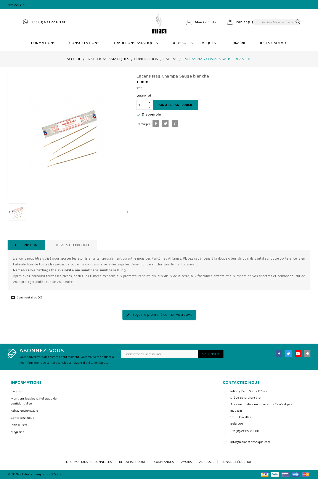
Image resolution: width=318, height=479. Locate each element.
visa (264, 474)
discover (275, 474)
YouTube (298, 353)
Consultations (84, 43)
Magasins (17, 432)
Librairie (238, 43)
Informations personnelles (89, 461)
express (285, 474)
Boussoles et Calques (194, 43)
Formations (43, 43)
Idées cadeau (273, 43)
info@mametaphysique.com (250, 442)
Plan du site (19, 425)
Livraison (17, 391)
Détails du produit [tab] (72, 245)
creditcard (306, 474)
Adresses (206, 461)
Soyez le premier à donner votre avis (162, 314)
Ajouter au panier (175, 104)
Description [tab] (26, 245)
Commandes (164, 461)
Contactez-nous (22, 417)
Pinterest (175, 123)
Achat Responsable (24, 410)
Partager (156, 123)
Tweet (165, 123)
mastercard (295, 474)
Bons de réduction (237, 461)
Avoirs (186, 461)
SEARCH (297, 22)
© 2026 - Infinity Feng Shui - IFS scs (35, 474)
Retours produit (133, 461)
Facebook (279, 353)
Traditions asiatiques (135, 43)
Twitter (288, 353)
